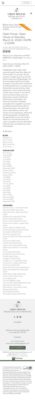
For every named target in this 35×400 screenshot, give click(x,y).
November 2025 (9, 168)
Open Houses (8, 142)
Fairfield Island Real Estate (12, 243)
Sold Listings (7, 146)
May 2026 (6, 162)
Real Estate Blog (9, 144)
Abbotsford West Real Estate (13, 210)
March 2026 (7, 166)
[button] (14, 317)
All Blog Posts (7, 138)
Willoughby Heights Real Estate (14, 294)
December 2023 (9, 201)
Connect (26, 3)
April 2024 (7, 192)
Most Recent (7, 153)
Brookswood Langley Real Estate (15, 221)
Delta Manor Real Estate (11, 234)
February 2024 (8, 197)
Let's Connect (17, 347)
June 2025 (7, 179)
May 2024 (6, 190)
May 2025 (6, 181)
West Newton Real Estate (12, 285)
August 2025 (7, 175)
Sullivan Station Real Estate (13, 276)
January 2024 (8, 199)
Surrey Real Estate (9, 278)
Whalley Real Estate (10, 289)
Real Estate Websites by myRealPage (17, 355)
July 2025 (6, 177)
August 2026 (7, 155)
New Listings (7, 140)
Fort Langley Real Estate (11, 252)
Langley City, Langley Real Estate (15, 261)
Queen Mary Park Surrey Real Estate (16, 267)
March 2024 (7, 195)
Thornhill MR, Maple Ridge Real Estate (19, 49)
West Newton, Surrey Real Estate (15, 287)
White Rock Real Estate (11, 291)
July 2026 (6, 157)
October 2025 (8, 170)
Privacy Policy (22, 354)
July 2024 (6, 186)
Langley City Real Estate (11, 258)
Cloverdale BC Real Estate (12, 232)
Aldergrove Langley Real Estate (14, 216)
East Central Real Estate (11, 241)
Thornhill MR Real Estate (11, 280)
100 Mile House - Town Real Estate (15, 208)
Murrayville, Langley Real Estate (15, 263)
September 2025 (9, 173)
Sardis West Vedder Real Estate (14, 274)
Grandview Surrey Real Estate (14, 254)
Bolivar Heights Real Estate (12, 219)
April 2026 (7, 164)
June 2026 (7, 159)
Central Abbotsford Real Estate (14, 227)
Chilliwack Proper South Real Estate (16, 230)
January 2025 (8, 184)
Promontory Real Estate (11, 265)
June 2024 (7, 188)
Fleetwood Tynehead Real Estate (15, 245)
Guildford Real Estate (10, 256)
